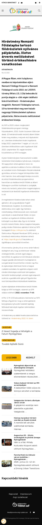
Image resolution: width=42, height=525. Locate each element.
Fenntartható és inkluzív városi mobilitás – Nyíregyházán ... (24, 457)
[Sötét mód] (39, 2)
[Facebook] (18, 3)
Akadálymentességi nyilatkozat (17, 512)
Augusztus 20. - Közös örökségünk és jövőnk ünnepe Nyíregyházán (27, 437)
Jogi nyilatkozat (20, 497)
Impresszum (26, 494)
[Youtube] (22, 3)
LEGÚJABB (11, 357)
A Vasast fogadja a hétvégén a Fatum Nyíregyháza (17, 332)
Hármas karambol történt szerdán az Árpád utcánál (25, 419)
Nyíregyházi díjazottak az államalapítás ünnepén (25, 366)
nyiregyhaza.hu (7, 69)
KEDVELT (30, 357)
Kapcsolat (13, 494)
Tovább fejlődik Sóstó (13, 344)
